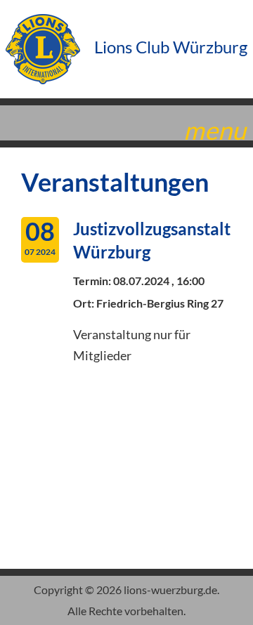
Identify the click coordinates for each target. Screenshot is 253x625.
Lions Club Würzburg (169, 47)
